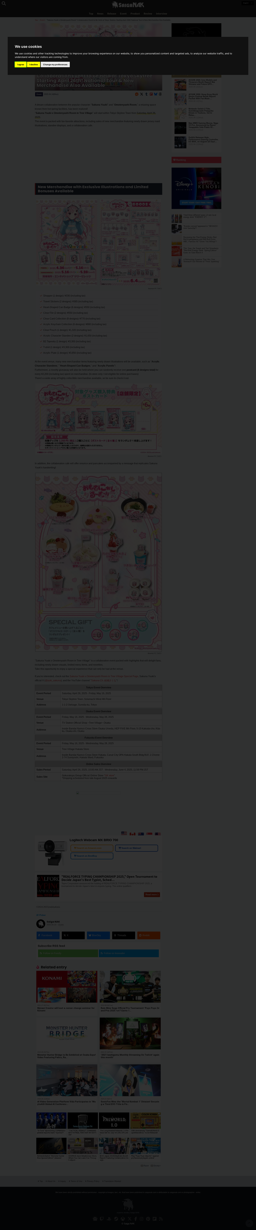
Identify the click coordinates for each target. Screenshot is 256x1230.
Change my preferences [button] (55, 64)
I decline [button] (33, 64)
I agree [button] (20, 64)
